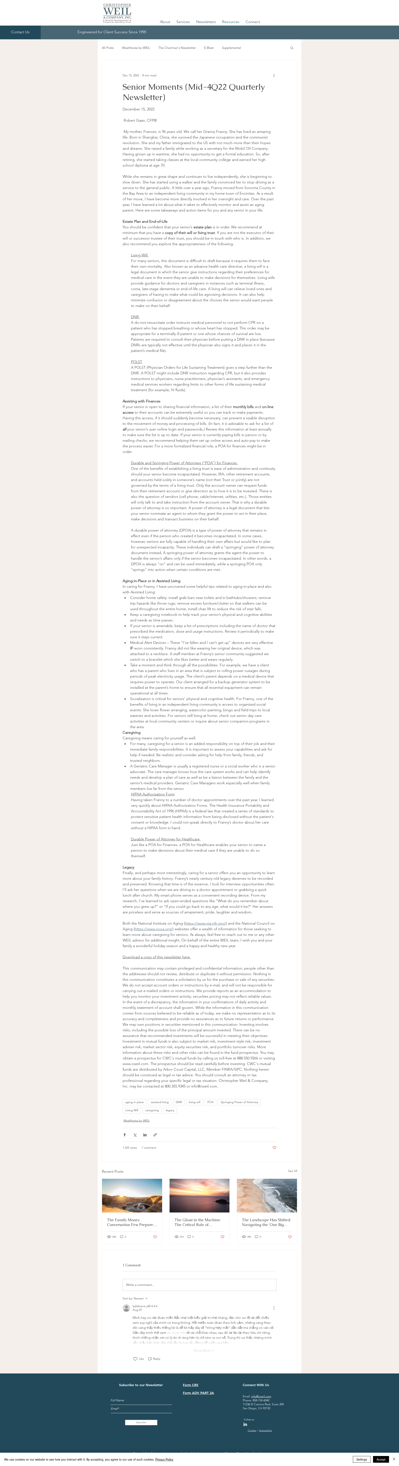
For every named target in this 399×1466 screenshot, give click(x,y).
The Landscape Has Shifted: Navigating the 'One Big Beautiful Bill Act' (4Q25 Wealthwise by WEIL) (266, 1222)
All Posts (108, 48)
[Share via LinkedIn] (145, 1135)
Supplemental (231, 48)
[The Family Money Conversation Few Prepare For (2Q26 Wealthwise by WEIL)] (132, 1195)
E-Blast (209, 48)
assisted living (160, 1102)
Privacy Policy (164, 1459)
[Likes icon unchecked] (135, 1358)
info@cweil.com (261, 1396)
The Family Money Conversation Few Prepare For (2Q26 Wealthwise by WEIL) (130, 1222)
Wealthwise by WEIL (136, 48)
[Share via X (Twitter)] (135, 1135)
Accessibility (265, 1430)
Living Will (131, 1110)
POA (210, 1102)
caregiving (152, 1110)
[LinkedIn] (245, 1424)
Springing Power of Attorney (239, 1102)
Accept (381, 1459)
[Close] (394, 1459)
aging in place (134, 1102)
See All (292, 1171)
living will (194, 1102)
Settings (361, 1459)
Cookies (252, 1430)
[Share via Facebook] (125, 1135)
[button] (165, 22)
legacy (170, 1110)
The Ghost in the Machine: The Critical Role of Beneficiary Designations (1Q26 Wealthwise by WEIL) (199, 1222)
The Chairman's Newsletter (177, 48)
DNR (179, 1102)
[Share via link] (155, 1135)
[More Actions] (273, 1307)
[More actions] (273, 75)
